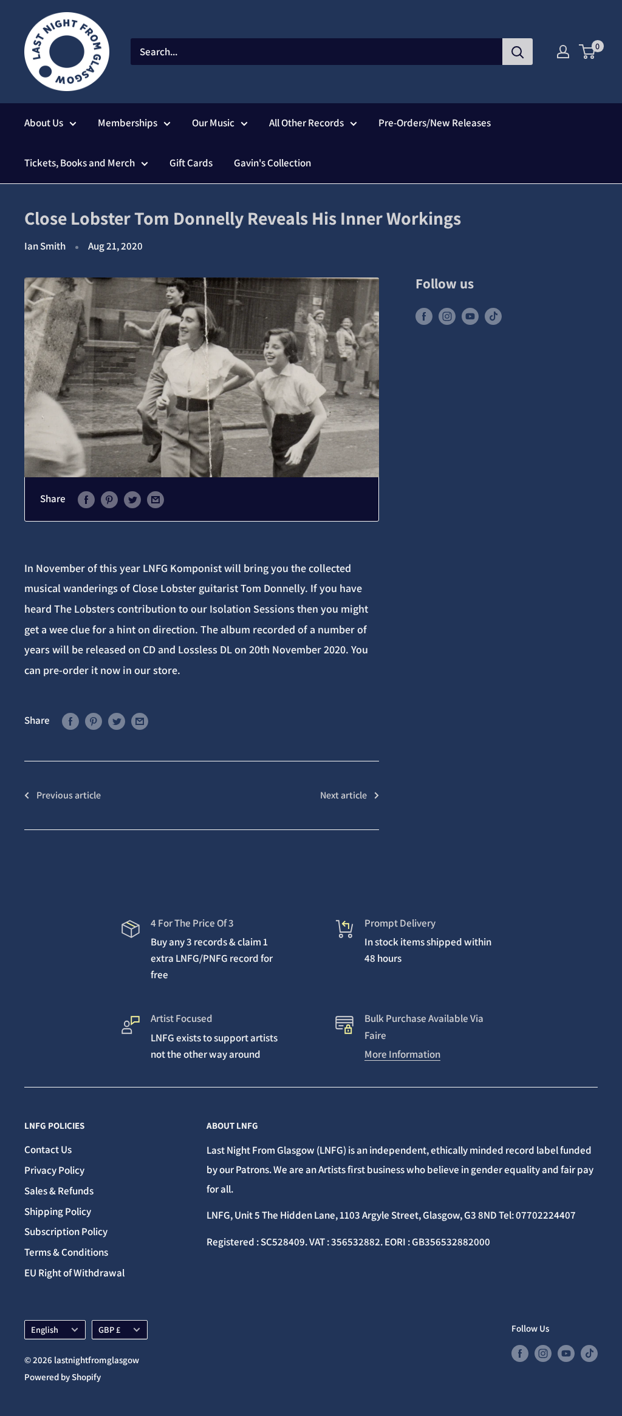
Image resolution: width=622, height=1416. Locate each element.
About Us (43, 122)
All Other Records (306, 122)
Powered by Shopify (62, 1377)
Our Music (213, 122)
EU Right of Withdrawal (74, 1272)
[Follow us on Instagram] (447, 315)
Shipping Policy (57, 1211)
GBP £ (109, 1329)
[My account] (563, 51)
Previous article (68, 795)
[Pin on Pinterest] (109, 499)
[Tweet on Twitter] (132, 499)
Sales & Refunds (59, 1190)
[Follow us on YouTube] (470, 315)
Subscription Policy (66, 1231)
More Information (402, 1054)
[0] (587, 51)
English (44, 1329)
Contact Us (48, 1149)
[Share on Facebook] (86, 499)
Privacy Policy (54, 1170)
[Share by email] (155, 499)
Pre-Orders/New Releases (434, 122)
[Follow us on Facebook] (423, 315)
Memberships (127, 122)
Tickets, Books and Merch (79, 162)
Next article (343, 795)
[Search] (517, 51)
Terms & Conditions (66, 1252)
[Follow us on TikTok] (493, 315)
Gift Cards (191, 162)
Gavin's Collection (272, 162)
